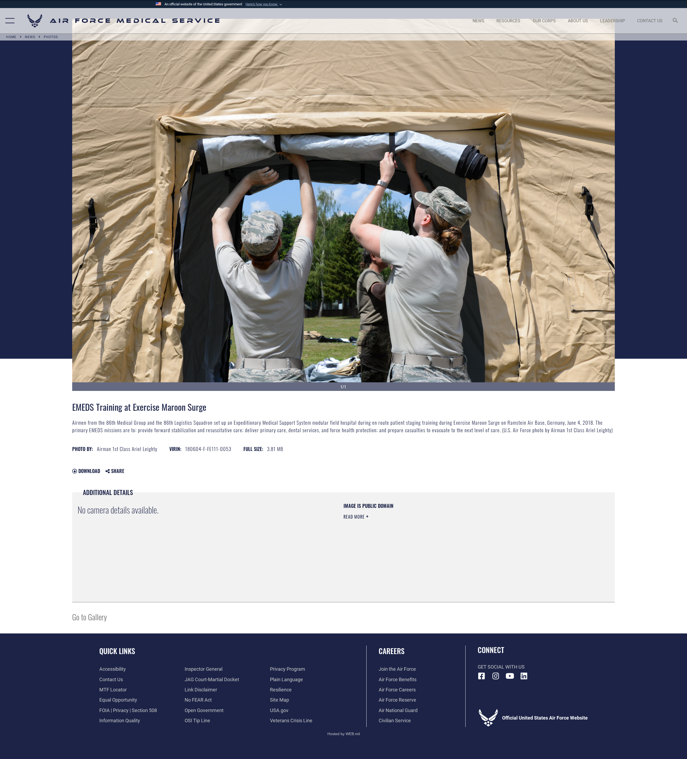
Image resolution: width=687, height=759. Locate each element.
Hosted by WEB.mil (343, 734)
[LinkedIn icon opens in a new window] (524, 676)
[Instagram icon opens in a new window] (496, 676)
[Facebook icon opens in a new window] (482, 676)
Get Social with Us (501, 667)
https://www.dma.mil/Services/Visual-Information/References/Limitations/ (406, 543)
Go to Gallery (89, 616)
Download (88, 470)
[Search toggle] (675, 21)
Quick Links (117, 651)
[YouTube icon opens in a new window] (510, 676)
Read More (355, 517)
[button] (264, 4)
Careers (391, 651)
